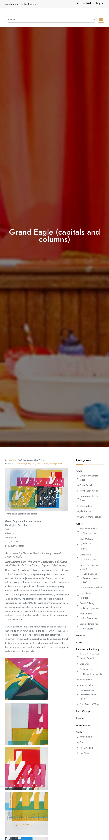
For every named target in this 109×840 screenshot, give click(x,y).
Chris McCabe (86, 539)
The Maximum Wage (89, 704)
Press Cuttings (83, 711)
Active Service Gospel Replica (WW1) (90, 578)
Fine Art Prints (42, 463)
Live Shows (85, 753)
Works (79, 732)
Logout (99, 3)
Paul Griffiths (86, 613)
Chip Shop (85, 663)
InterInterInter (86, 506)
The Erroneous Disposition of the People (88, 694)
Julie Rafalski (85, 511)
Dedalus (87, 543)
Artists (79, 471)
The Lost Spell (90, 533)
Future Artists (86, 669)
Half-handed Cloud (89, 490)
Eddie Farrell (86, 485)
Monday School (87, 685)
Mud (85, 549)
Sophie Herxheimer (89, 623)
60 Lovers (88, 628)
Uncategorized (55, 463)
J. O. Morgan (86, 593)
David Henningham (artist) (24, 463)
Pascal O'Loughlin (88, 603)
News (79, 642)
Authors (79, 523)
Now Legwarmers (91, 608)
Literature (80, 635)
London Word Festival (90, 516)
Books (83, 742)
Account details (84, 3)
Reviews (80, 718)
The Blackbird (89, 559)
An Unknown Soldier (92, 587)
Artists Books (86, 736)
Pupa (85, 597)
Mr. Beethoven (90, 618)
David (11, 459)
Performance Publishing (87, 649)
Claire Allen (85, 554)
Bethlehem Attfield (88, 528)
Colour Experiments (92, 674)
